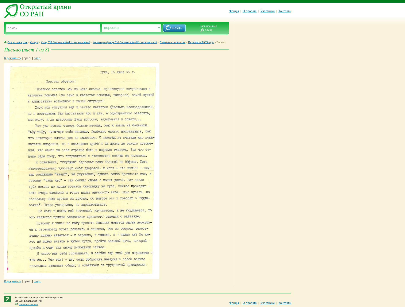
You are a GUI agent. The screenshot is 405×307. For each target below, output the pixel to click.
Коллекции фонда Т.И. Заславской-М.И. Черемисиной (125, 42)
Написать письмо (28, 304)
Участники (268, 11)
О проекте (250, 11)
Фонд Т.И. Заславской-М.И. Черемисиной (65, 42)
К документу (12, 58)
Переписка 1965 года (201, 42)
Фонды (234, 11)
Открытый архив (17, 42)
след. (37, 58)
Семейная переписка (172, 42)
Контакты (284, 11)
